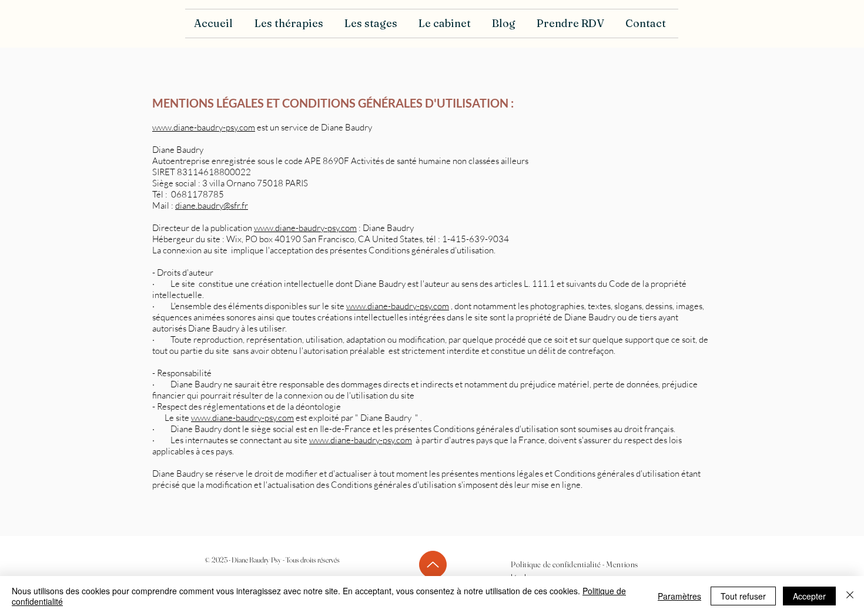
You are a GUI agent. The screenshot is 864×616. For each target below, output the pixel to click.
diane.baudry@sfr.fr (211, 205)
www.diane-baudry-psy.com (203, 127)
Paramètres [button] (679, 596)
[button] (291, 23)
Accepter (809, 596)
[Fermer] (850, 596)
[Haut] (433, 564)
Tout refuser (743, 596)
